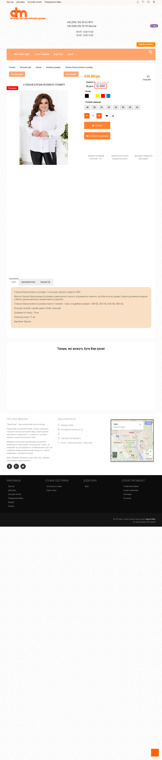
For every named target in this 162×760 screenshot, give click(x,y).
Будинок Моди (150, 519)
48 (87, 107)
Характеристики (28, 282)
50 (94, 107)
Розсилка (127, 498)
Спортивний (42, 54)
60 (130, 107)
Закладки (127, 494)
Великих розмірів (53, 67)
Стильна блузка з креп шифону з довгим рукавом (81, 567)
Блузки (38, 67)
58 (123, 107)
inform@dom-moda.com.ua (72, 429)
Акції (70, 54)
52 (102, 107)
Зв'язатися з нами (54, 486)
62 (137, 107)
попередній (17, 74)
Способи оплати (35, 2)
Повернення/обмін (53, 2)
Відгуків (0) (45, 282)
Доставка (20, 2)
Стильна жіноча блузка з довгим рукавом (81, 524)
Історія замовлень (130, 490)
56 (116, 107)
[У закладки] (107, 116)
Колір (88, 91)
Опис (14, 282)
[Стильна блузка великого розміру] (18, 176)
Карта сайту (51, 490)
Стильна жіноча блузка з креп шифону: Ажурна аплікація (81, 746)
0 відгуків (147, 79)
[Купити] (73, 389)
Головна (12, 67)
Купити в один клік (98, 136)
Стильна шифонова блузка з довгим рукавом (81, 698)
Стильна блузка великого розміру (79, 67)
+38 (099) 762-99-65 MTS (71, 438)
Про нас (10, 2)
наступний (71, 74)
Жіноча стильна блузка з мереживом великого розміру (81, 611)
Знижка (11, 506)
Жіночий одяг (22, 54)
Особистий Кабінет (131, 486)
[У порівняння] (113, 116)
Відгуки (58, 54)
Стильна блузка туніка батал (81, 393)
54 (109, 107)
